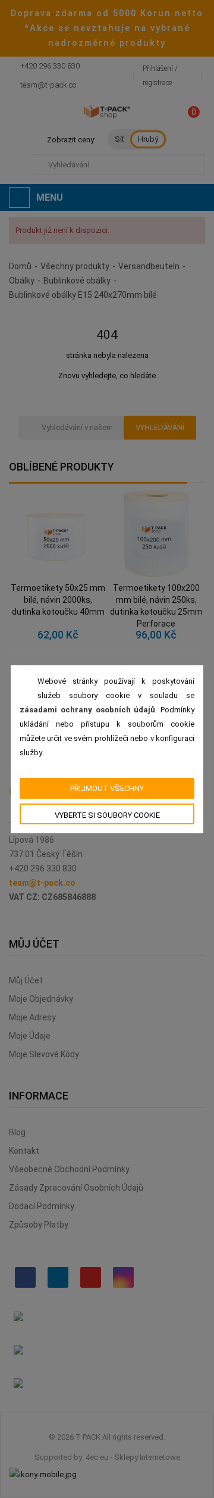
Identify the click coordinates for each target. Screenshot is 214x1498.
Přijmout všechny (107, 788)
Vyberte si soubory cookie (107, 815)
